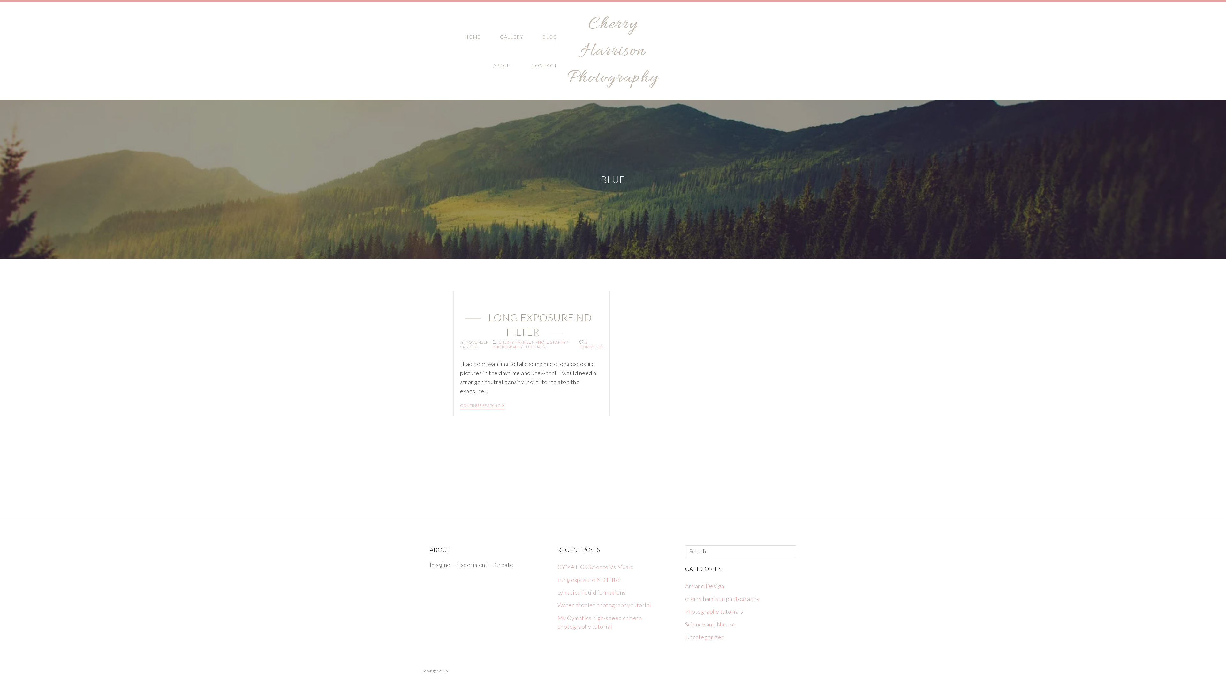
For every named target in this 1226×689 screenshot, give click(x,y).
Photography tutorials (519, 346)
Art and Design (704, 585)
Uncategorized (705, 637)
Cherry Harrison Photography (613, 51)
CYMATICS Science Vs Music (595, 566)
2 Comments (591, 345)
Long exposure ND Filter (589, 579)
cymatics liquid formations (591, 592)
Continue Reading (480, 406)
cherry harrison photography (532, 342)
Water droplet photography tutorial (604, 605)
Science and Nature (710, 624)
